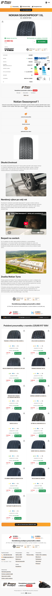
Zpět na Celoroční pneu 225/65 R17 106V (26, 524)
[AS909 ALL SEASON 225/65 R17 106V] (38, 472)
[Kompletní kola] (34, 584)
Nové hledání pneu (27, 10)
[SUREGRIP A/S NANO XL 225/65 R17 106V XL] (38, 390)
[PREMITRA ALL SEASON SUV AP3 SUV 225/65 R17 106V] (13, 362)
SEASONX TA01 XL (38, 368)
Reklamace (18, 559)
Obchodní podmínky (6, 571)
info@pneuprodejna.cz (8, 557)
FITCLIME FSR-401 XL (13, 506)
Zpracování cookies (6, 576)
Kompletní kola (38, 6)
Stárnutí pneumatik (20, 561)
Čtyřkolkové (38, 559)
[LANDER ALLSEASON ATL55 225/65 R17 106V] (13, 472)
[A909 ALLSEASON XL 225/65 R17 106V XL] (38, 335)
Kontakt (3, 559)
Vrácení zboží (19, 557)
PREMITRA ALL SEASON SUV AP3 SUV (14, 368)
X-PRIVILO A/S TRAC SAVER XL (14, 341)
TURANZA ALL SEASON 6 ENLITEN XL (13, 396)
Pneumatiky (15, 6)
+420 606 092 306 (7, 554)
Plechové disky (26, 6)
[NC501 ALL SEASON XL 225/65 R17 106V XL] (38, 445)
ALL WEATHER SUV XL (38, 423)
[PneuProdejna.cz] (6, 2)
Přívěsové (38, 563)
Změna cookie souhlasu (7, 578)
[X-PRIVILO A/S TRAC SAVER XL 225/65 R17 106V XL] (13, 335)
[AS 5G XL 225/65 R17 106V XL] (13, 417)
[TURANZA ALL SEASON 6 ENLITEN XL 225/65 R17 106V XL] (13, 390)
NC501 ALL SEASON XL (38, 451)
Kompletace (18, 566)
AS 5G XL (14, 423)
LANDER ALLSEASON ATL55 (14, 478)
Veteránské (38, 561)
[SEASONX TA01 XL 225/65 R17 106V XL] (38, 362)
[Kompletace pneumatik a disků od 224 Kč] (26, 91)
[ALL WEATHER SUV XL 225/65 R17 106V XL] (38, 417)
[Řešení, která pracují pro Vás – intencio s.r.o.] (28, 593)
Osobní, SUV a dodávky (41, 554)
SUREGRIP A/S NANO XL (38, 396)
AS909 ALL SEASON (38, 478)
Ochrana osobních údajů (7, 574)
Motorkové (38, 557)
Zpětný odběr (19, 554)
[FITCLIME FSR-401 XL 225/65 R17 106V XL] (13, 500)
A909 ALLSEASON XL (38, 341)
